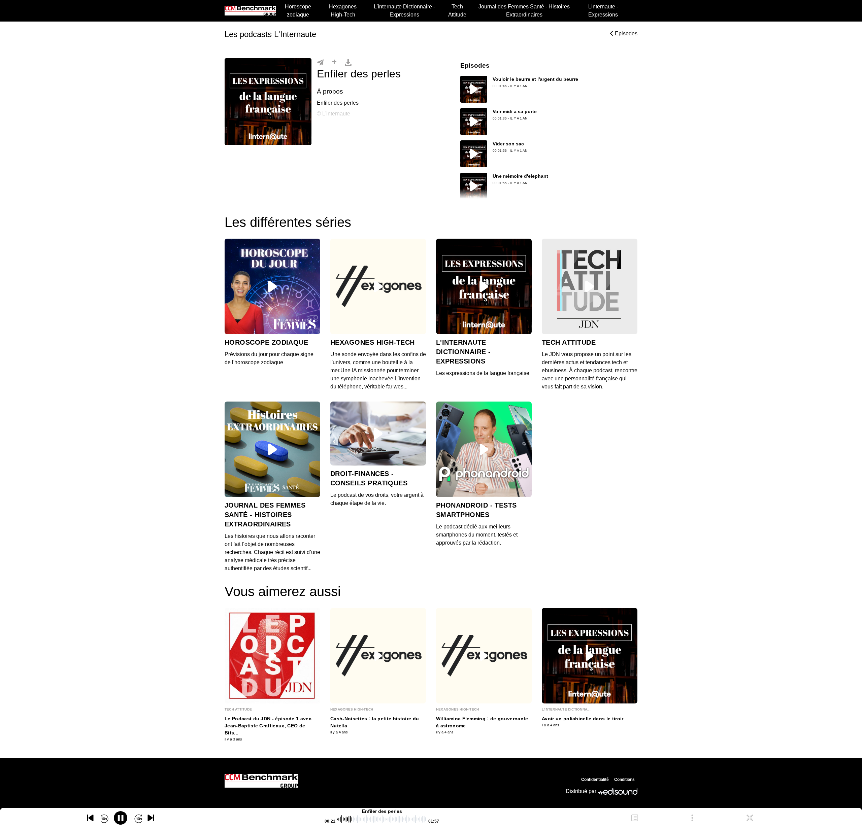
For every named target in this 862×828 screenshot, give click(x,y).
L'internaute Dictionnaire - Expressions (404, 11)
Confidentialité (595, 779)
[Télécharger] (348, 62)
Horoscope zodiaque (298, 11)
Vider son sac (508, 143)
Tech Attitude (457, 11)
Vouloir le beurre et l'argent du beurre (535, 79)
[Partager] (320, 62)
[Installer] (334, 62)
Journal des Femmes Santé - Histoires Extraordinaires (524, 11)
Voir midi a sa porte (515, 111)
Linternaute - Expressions (603, 11)
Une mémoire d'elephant (520, 176)
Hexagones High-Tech (343, 11)
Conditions (624, 779)
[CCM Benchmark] (261, 781)
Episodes (625, 33)
